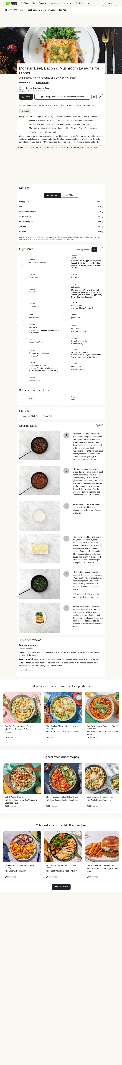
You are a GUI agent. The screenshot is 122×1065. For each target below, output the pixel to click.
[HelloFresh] (11, 3)
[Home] (6, 10)
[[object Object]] (94, 96)
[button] (61, 249)
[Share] (100, 96)
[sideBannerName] (61, 166)
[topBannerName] (61, 20)
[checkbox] (20, 83)
